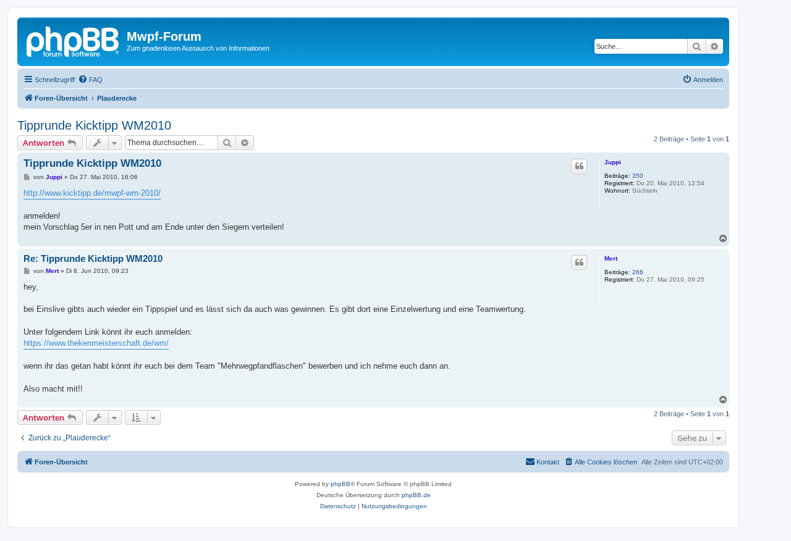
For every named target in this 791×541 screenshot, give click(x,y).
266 (637, 272)
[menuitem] (90, 79)
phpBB (340, 483)
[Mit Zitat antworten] (579, 166)
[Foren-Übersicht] (73, 40)
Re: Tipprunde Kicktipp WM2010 (93, 258)
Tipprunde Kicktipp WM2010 (94, 125)
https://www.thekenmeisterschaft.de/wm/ (96, 343)
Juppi (612, 162)
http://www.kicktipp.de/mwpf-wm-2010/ (92, 193)
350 (637, 175)
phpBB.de (416, 495)
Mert (610, 258)
